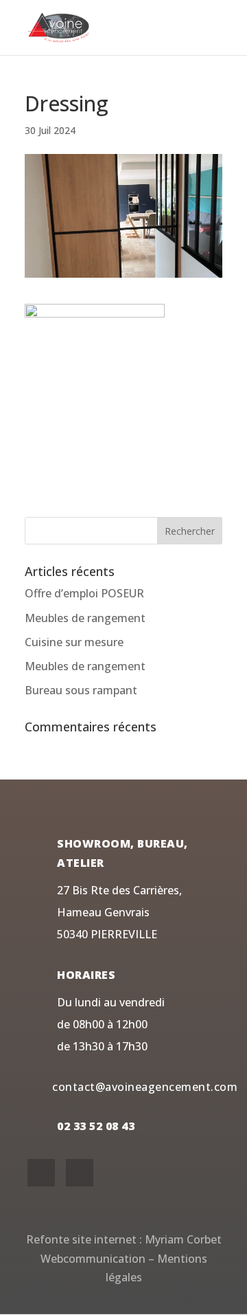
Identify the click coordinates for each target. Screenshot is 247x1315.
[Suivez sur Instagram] (79, 1172)
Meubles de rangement (85, 618)
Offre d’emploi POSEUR (84, 593)
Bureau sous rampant (81, 690)
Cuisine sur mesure (74, 642)
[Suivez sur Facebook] (41, 1172)
